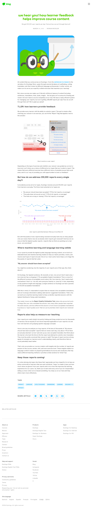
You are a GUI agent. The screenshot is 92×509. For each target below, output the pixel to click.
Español (18, 499)
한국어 (48, 499)
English (11, 499)
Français (25, 499)
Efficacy (21, 387)
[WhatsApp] (57, 396)
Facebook (36, 470)
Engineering (50, 384)
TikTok (35, 475)
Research (5, 442)
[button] (89, 4)
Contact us (5, 456)
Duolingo (35, 428)
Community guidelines (9, 480)
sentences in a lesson (61, 82)
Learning (60, 384)
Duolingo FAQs (6, 464)
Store (34, 439)
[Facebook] (41, 396)
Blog (34, 464)
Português (34, 499)
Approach (5, 433)
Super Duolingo (37, 436)
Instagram (36, 467)
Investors (5, 453)
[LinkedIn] (35, 396)
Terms (4, 482)
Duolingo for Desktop (70, 428)
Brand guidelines (7, 447)
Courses (4, 428)
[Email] (62, 396)
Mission (4, 430)
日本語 (41, 499)
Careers (4, 444)
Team (3, 439)
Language (29, 384)
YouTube (35, 473)
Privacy (4, 485)
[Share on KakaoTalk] (52, 396)
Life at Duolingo (40, 384)
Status (4, 470)
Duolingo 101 (69, 384)
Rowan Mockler (53, 28)
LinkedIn (35, 478)
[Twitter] (46, 396)
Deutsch (4, 499)
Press (4, 450)
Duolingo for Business (39, 433)
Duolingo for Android (70, 430)
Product (21, 384)
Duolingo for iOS (68, 433)
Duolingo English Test (39, 430)
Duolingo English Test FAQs (10, 467)
